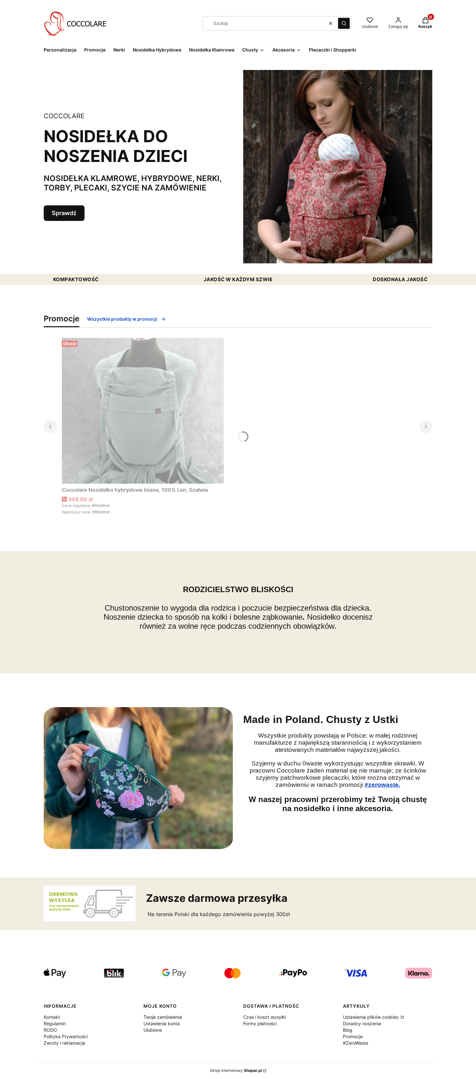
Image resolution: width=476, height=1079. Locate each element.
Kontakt (52, 1017)
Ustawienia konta (161, 1023)
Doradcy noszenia (362, 1023)
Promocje (353, 1036)
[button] (344, 23)
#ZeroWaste (355, 1043)
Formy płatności (260, 1023)
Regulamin (55, 1023)
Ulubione (152, 1030)
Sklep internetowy (236, 1070)
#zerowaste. (382, 784)
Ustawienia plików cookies (371, 1017)
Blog (347, 1030)
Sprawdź (64, 213)
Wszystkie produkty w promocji (122, 319)
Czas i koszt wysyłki (264, 1017)
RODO (50, 1030)
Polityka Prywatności (66, 1036)
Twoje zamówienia (162, 1017)
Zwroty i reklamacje (64, 1043)
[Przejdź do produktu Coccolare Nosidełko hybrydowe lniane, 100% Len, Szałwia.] (143, 411)
